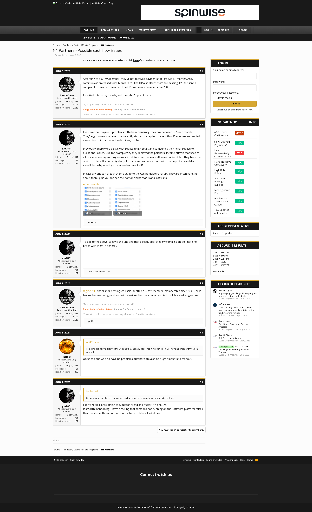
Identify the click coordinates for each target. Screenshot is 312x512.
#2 (201, 124)
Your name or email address (229, 69)
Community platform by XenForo (146, 507)
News (129, 30)
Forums (89, 30)
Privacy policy (231, 459)
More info (218, 271)
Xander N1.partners (224, 233)
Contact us (198, 459)
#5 (201, 332)
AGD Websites (110, 30)
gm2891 (67, 148)
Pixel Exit (191, 507)
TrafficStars (225, 335)
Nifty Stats (224, 304)
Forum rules (126, 37)
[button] (158, 30)
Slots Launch (225, 321)
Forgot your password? (226, 92)
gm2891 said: (92, 341)
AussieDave (61, 54)
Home (250, 459)
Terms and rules (214, 459)
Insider (67, 356)
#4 (201, 283)
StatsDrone (233, 346)
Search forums (107, 37)
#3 (201, 233)
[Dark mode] (258, 30)
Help (242, 459)
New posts (89, 37)
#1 (201, 71)
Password (218, 81)
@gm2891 (89, 291)
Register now (246, 109)
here (136, 60)
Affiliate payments (177, 30)
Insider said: (92, 391)
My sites (187, 459)
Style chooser (61, 459)
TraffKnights (226, 290)
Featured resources (234, 284)
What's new (147, 30)
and (99, 271)
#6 (201, 382)
